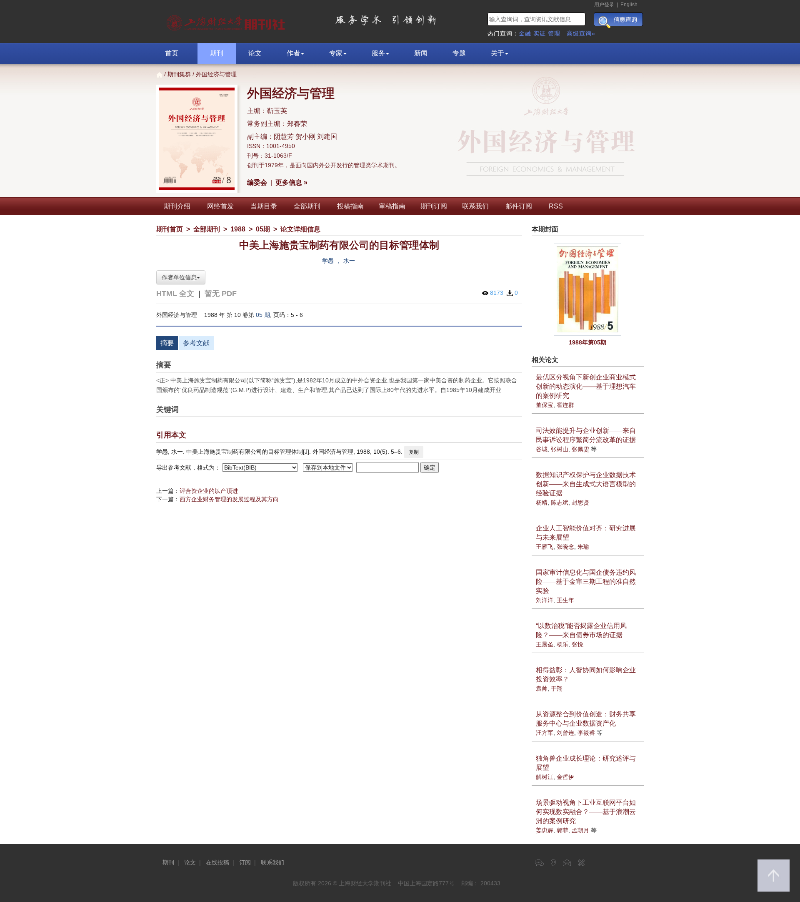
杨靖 (542, 502)
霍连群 (565, 405)
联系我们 (475, 206)
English (629, 5)
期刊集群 (179, 74)
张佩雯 (580, 449)
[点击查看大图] (588, 290)
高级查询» (581, 33)
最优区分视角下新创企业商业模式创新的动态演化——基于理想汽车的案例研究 (586, 386)
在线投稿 (217, 862)
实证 (539, 33)
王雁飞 (544, 546)
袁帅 (542, 688)
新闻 (421, 53)
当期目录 (263, 206)
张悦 (577, 644)
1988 (237, 229)
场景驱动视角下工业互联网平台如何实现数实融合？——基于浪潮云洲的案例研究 (586, 811)
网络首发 (220, 206)
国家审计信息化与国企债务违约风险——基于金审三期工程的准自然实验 (586, 581)
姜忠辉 (544, 830)
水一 (349, 260)
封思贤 (580, 502)
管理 (554, 33)
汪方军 (544, 732)
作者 (293, 53)
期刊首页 (169, 229)
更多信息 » (291, 182)
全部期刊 (307, 206)
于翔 (556, 688)
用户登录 (604, 5)
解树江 (544, 777)
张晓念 (565, 546)
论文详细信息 (300, 229)
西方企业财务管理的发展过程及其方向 (229, 499)
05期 (263, 229)
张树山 (559, 449)
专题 (459, 53)
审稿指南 (392, 206)
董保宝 (544, 405)
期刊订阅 (433, 206)
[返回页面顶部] (774, 875)
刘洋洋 (544, 600)
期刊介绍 (177, 206)
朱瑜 (583, 546)
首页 (171, 53)
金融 (525, 33)
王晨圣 (544, 644)
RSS (556, 206)
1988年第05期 (587, 342)
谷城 (542, 449)
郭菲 (562, 830)
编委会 (257, 182)
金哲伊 (565, 777)
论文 (255, 53)
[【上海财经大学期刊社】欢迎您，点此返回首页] (226, 21)
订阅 (245, 862)
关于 (497, 53)
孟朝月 (580, 830)
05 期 (263, 315)
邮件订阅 (518, 206)
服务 (378, 53)
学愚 (328, 260)
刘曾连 (565, 732)
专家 (335, 53)
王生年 (565, 600)
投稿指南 (350, 206)
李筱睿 (586, 732)
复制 (414, 452)
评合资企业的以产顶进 (209, 490)
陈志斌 (559, 502)
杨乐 (562, 644)
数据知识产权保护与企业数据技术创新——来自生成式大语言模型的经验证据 (586, 484)
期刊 (216, 53)
